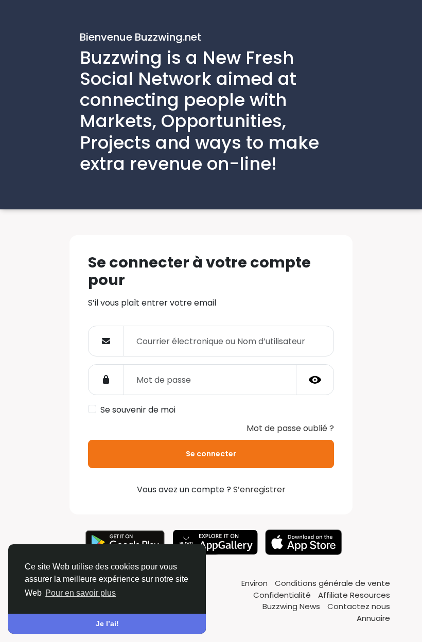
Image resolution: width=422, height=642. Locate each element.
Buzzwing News (292, 606)
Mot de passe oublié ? (290, 428)
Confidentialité (283, 595)
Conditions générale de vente (332, 583)
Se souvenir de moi (137, 410)
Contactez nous (358, 606)
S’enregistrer (259, 489)
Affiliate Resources (354, 595)
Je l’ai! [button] (107, 623)
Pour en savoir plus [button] (80, 592)
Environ (255, 583)
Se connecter (211, 454)
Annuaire (373, 618)
